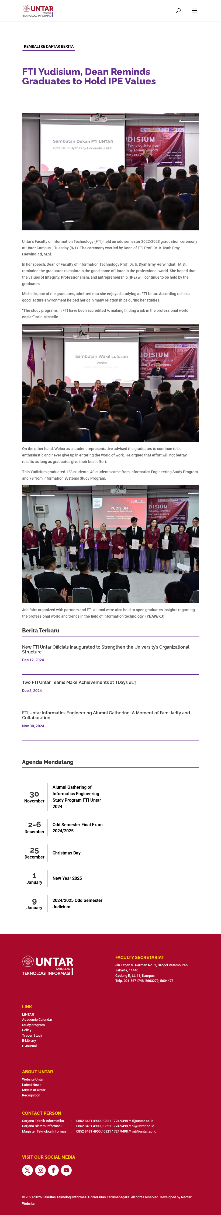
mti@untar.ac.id (144, 1131)
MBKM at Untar (34, 1090)
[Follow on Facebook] (53, 1170)
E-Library (29, 1041)
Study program (33, 1025)
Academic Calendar (37, 1019)
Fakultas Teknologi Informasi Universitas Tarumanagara (86, 1197)
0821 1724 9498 (115, 1121)
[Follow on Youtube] (66, 1170)
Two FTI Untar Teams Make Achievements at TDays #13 (79, 682)
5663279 (151, 981)
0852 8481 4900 (88, 1121)
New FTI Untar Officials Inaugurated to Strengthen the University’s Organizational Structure (105, 650)
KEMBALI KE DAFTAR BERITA (49, 46)
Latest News (32, 1085)
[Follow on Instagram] (40, 1170)
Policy (26, 1030)
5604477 (167, 981)
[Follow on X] (27, 1170)
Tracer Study (32, 1035)
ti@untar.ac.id (142, 1121)
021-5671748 (134, 981)
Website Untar (33, 1079)
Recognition (31, 1095)
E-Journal (29, 1046)
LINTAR (28, 1014)
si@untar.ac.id (143, 1126)
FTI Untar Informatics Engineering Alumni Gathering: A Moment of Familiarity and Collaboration (106, 715)
